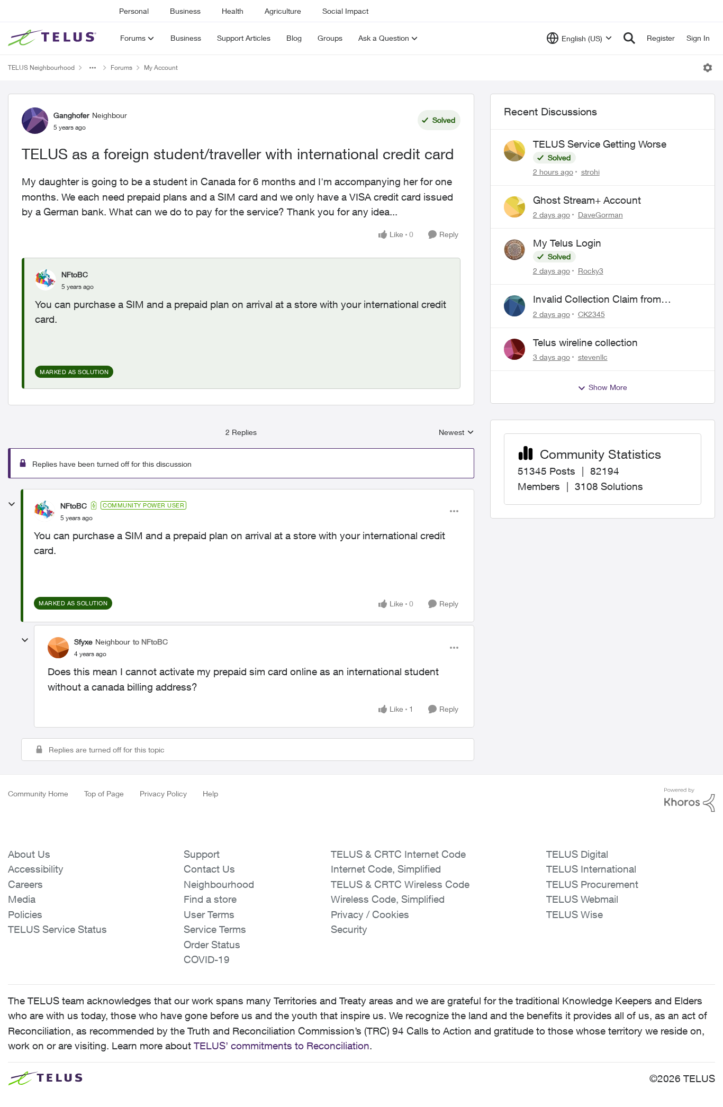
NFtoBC (74, 274)
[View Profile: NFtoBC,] (45, 280)
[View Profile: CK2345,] (514, 305)
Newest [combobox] (456, 433)
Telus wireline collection (585, 342)
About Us (29, 854)
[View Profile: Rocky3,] (514, 249)
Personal (134, 10)
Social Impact (345, 10)
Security (349, 929)
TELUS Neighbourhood (41, 67)
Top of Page (104, 793)
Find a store (210, 899)
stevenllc (593, 356)
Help (210, 793)
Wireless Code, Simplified (388, 899)
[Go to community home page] (53, 38)
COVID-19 (207, 959)
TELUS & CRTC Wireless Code (400, 884)
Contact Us (209, 869)
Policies (25, 914)
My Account (161, 67)
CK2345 (591, 314)
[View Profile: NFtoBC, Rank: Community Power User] (44, 511)
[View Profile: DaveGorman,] (514, 206)
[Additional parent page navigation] (92, 67)
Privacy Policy (163, 793)
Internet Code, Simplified (386, 869)
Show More (608, 387)
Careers (25, 884)
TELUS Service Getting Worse (599, 144)
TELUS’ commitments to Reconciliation (281, 1045)
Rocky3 (590, 270)
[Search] (629, 38)
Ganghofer (71, 115)
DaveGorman (600, 214)
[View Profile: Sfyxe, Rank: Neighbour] (58, 647)
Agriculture (283, 10)
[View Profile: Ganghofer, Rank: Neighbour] (35, 120)
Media (21, 899)
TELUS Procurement (592, 884)
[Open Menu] (707, 67)
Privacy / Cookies (370, 914)
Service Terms (215, 929)
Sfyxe (83, 641)
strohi (590, 171)
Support (202, 854)
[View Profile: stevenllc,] (514, 349)
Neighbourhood (219, 884)
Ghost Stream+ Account (587, 200)
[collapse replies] (11, 504)
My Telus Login (567, 243)
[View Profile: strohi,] (514, 150)
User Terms (209, 914)
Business (185, 10)
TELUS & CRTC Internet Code (398, 854)
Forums (121, 67)
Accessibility (36, 869)
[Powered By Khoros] (689, 800)
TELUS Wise (574, 914)
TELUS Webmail (582, 899)
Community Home (38, 793)
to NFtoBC (150, 641)
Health (232, 10)
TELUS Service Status (57, 929)
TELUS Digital (577, 854)
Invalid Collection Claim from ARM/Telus (597, 299)
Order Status (212, 944)
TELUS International (591, 869)
